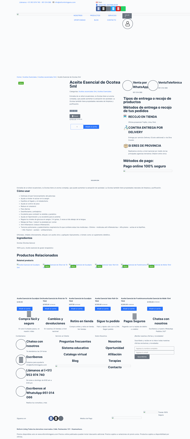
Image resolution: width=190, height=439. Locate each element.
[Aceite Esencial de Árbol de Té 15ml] (56, 279)
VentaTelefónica (170, 82)
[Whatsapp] (123, 8)
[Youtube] (118, 8)
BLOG (96, 20)
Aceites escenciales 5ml (47, 77)
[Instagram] (103, 8)
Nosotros (114, 341)
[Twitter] (113, 8)
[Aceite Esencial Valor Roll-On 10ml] (108, 279)
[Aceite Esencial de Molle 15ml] (160, 279)
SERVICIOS (112, 15)
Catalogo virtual (75, 354)
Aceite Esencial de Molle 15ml (159, 298)
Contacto (115, 367)
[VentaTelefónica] (153, 85)
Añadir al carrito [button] (24, 309)
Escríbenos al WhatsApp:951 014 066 (40, 393)
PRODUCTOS (95, 15)
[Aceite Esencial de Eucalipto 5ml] (30, 279)
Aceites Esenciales (30, 77)
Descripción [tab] (95, 180)
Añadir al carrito (91, 127)
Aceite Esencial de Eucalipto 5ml (30, 298)
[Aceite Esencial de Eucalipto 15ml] (82, 279)
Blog (75, 360)
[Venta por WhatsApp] (127, 85)
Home (19, 77)
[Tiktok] (108, 8)
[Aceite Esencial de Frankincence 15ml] (134, 279)
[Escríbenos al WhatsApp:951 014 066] (21, 391)
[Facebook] (98, 8)
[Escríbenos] (21, 360)
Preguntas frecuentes (75, 341)
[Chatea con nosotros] (161, 314)
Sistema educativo (75, 348)
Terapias (115, 360)
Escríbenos (34, 357)
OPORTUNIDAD (80, 20)
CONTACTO (111, 20)
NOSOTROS (78, 15)
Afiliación (115, 354)
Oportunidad (115, 348)
